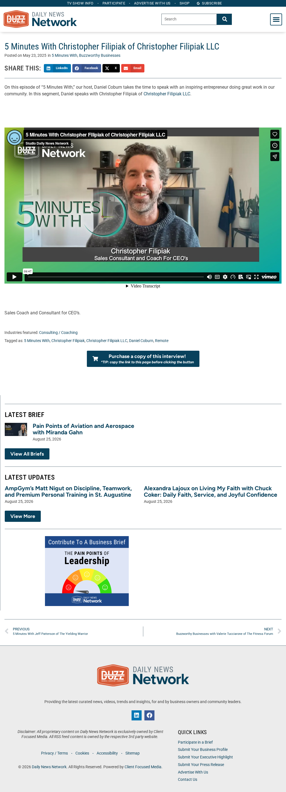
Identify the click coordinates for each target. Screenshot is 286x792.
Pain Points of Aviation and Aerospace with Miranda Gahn (83, 429)
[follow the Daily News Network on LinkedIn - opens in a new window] (137, 715)
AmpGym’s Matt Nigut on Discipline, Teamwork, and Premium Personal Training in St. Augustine (68, 491)
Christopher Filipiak (68, 340)
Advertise (152, 3)
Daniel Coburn (141, 340)
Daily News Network (49, 767)
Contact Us (187, 779)
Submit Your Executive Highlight (205, 757)
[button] (276, 19)
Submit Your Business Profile (203, 749)
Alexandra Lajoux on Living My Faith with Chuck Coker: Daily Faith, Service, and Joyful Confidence (210, 491)
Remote (161, 340)
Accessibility (107, 753)
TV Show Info (80, 3)
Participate (114, 3)
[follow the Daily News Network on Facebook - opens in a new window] (149, 715)
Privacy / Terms (54, 753)
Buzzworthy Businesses (99, 55)
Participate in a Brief (195, 742)
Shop (185, 3)
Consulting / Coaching (58, 332)
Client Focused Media (143, 767)
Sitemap (132, 753)
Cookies (82, 753)
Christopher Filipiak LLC (167, 93)
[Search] (224, 19)
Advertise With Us (193, 772)
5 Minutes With (64, 55)
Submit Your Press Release (201, 764)
